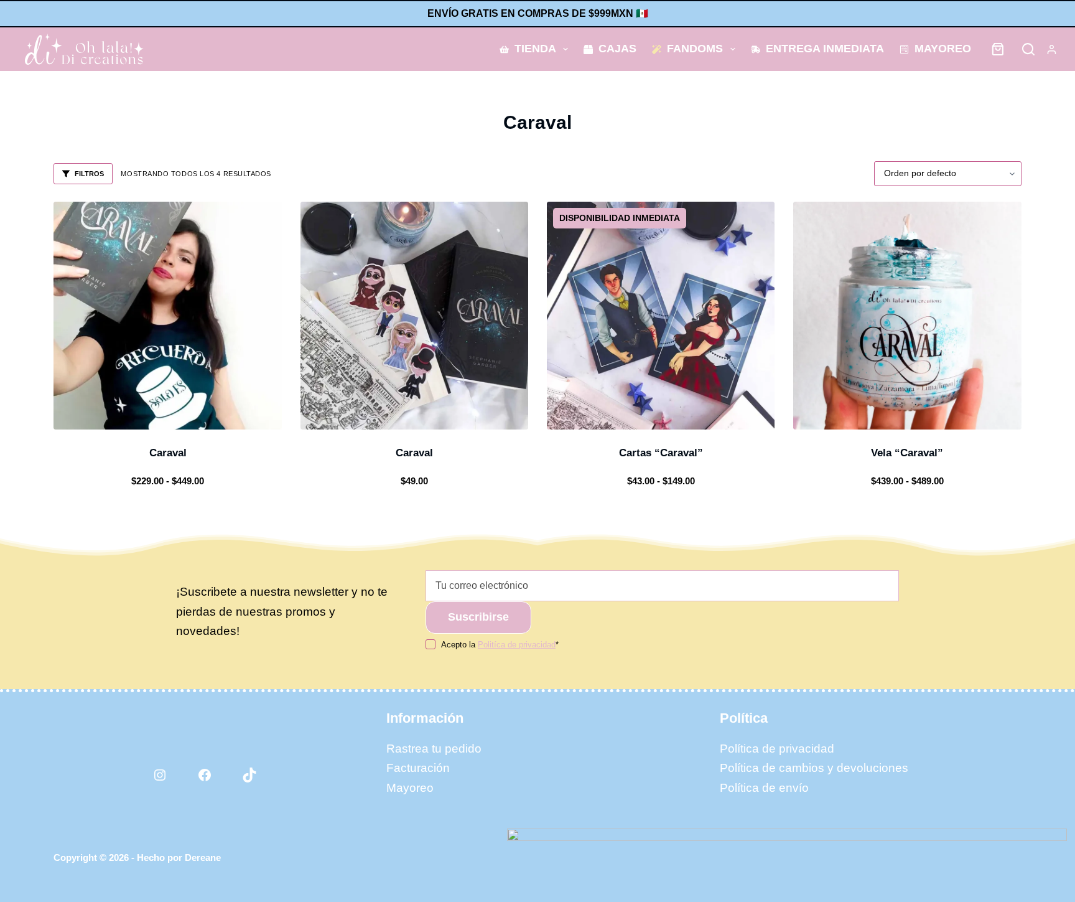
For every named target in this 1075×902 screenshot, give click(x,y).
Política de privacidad (777, 748)
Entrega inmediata (825, 48)
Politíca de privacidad (517, 644)
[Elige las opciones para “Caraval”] (115, 414)
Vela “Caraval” (907, 453)
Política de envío (764, 787)
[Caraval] (167, 316)
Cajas (617, 48)
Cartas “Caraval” (661, 453)
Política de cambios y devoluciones (814, 767)
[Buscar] (1028, 49)
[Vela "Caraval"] (907, 316)
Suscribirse (478, 617)
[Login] (1051, 49)
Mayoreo (942, 48)
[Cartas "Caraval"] (661, 316)
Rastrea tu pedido (434, 748)
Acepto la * (500, 644)
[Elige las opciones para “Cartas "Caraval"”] (608, 414)
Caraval (168, 453)
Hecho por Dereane (179, 857)
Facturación (418, 767)
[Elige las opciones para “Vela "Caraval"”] (855, 414)
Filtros (89, 173)
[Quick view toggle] (220, 414)
